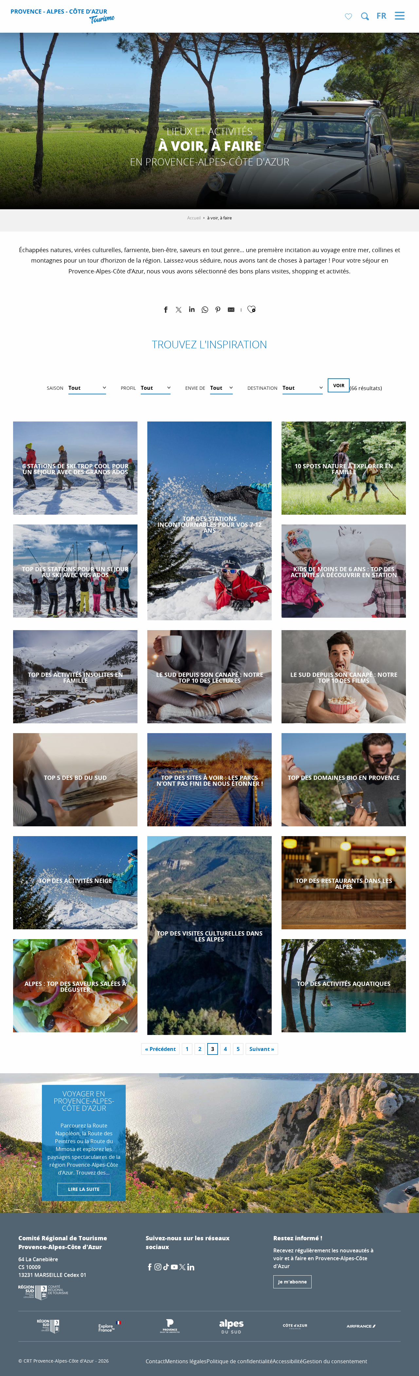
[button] (365, 16)
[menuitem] (63, 17)
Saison (55, 388)
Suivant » (261, 1049)
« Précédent (160, 1049)
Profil (128, 388)
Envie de (195, 388)
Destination (262, 388)
